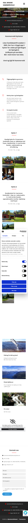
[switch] (24, 266)
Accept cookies (13, 429)
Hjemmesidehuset (13, 519)
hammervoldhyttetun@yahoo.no (15, 20)
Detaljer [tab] (14, 235)
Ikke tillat (14, 290)
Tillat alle (14, 282)
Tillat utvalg (14, 286)
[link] (13, 421)
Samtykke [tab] (5, 235)
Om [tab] (23, 235)
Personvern (22, 519)
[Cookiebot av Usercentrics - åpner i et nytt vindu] (20, 232)
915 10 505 (15, 23)
